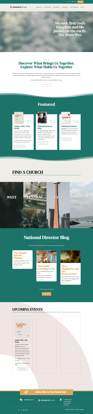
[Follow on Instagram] (26, 410)
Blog (82, 7)
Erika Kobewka (67, 276)
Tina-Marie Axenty (44, 271)
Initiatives (47, 7)
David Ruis (18, 260)
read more (17, 266)
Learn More (46, 84)
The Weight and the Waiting (20, 255)
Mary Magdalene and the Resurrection (70, 270)
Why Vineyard (74, 7)
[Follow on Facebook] (67, 2)
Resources (56, 7)
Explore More (19, 146)
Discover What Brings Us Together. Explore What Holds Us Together (47, 65)
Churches (64, 7)
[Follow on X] (70, 2)
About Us (39, 7)
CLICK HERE (46, 293)
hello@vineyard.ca (29, 399)
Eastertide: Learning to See (46, 267)
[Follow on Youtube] (72, 2)
